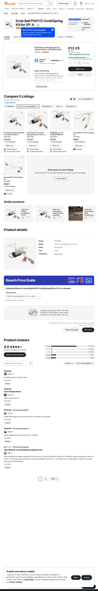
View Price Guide (71, 330)
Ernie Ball (57, 241)
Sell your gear (64, 3)
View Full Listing (41, 86)
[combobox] (21, 296)
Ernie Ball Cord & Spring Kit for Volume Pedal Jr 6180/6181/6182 (48, 48)
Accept (86, 577)
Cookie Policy (29, 580)
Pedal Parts (58, 254)
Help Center (89, 9)
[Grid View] (71, 99)
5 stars (47, 346)
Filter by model (11, 292)
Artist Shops (71, 9)
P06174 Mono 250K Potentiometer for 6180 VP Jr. (89, 213)
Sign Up (87, 3)
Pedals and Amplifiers (18, 8)
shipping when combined (79, 54)
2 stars (47, 355)
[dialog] (49, 577)
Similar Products (19, 37)
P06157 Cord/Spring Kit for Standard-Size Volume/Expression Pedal (26, 213)
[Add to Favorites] (38, 25)
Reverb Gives (80, 9)
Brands (49, 9)
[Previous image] (76, 120)
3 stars (47, 352)
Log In (92, 3)
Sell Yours (88, 330)
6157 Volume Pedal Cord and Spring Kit (58, 213)
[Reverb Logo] (9, 3)
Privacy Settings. (16, 582)
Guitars (7, 8)
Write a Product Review (15, 355)
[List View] (74, 99)
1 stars (47, 358)
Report (7, 383)
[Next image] (91, 120)
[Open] (38, 296)
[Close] (52, 30)
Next (53, 479)
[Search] (50, 3)
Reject (76, 577)
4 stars (47, 349)
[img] (55, 60)
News (54, 9)
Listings (7, 37)
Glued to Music (42, 60)
